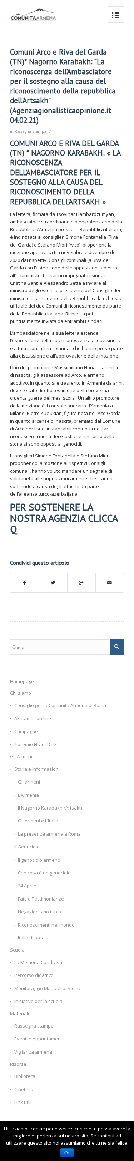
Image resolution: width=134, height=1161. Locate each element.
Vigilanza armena (33, 1052)
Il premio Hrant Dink (35, 744)
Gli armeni (29, 782)
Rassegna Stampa (30, 131)
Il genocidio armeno (39, 860)
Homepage (22, 681)
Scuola (17, 950)
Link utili (22, 1102)
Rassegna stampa (34, 1026)
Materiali (19, 1013)
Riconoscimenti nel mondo (46, 925)
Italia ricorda (31, 937)
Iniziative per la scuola (38, 1001)
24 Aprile (27, 885)
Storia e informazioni (37, 769)
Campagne (26, 731)
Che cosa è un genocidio (44, 873)
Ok (67, 1152)
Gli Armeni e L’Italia (38, 820)
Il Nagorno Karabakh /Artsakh (50, 808)
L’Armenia (28, 795)
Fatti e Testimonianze (41, 899)
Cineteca (23, 1089)
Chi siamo (20, 693)
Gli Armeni (21, 756)
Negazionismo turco (39, 911)
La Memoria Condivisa (38, 962)
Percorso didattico (34, 975)
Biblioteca (24, 1076)
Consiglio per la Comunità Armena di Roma (60, 705)
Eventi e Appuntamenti (38, 1038)
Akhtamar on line (32, 718)
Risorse (18, 1064)
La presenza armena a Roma (49, 834)
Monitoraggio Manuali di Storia (47, 988)
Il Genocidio (27, 846)
